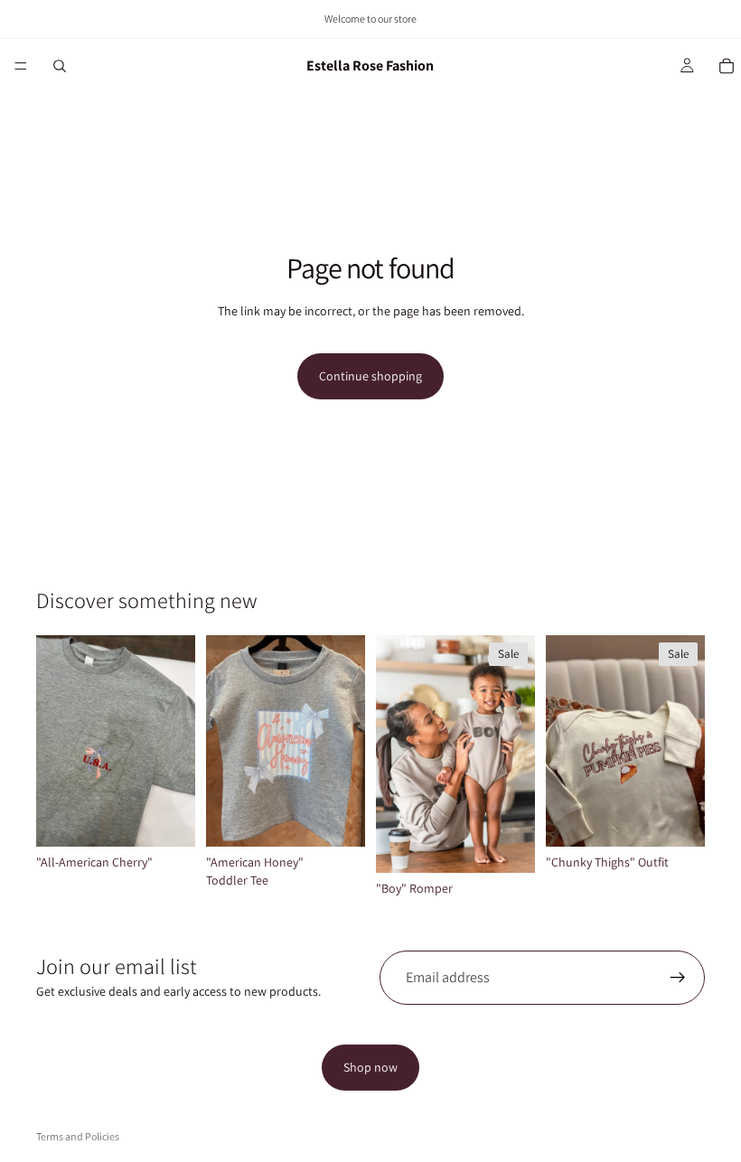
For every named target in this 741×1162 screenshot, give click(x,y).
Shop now (370, 1067)
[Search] (60, 66)
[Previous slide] (396, 753)
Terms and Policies (77, 1136)
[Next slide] (515, 753)
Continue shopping (370, 376)
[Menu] (21, 66)
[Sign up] (678, 978)
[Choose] (167, 818)
